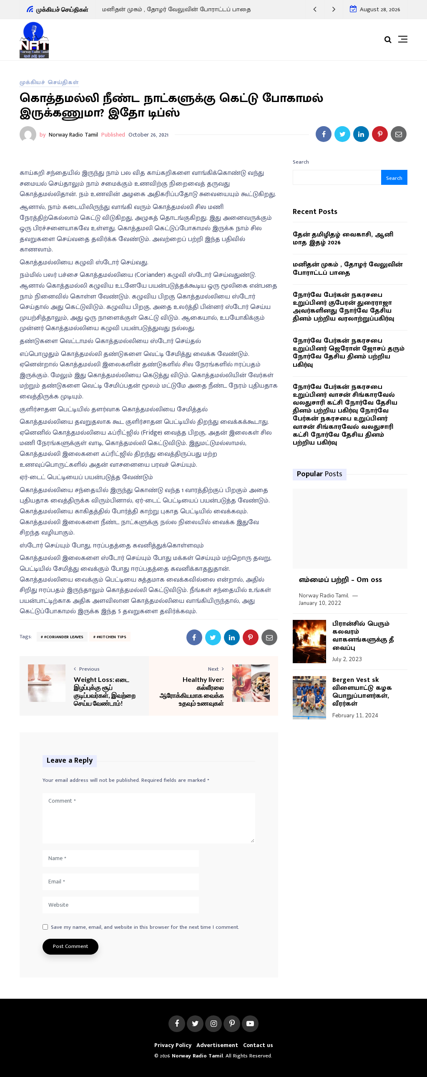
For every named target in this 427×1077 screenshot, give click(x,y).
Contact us (258, 1045)
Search (301, 162)
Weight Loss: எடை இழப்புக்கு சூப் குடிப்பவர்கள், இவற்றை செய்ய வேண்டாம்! (105, 691)
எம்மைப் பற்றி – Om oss (340, 580)
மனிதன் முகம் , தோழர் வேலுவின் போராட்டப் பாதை (176, 9)
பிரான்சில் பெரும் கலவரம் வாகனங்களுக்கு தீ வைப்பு (363, 636)
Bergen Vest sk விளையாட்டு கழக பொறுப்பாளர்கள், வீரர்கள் (362, 692)
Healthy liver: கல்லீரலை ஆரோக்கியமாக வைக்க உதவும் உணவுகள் (192, 691)
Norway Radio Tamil (73, 134)
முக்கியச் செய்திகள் (49, 82)
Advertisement (217, 1045)
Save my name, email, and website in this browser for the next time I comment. (145, 927)
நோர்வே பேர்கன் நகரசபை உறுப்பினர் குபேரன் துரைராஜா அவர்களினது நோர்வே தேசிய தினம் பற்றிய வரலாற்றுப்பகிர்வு (343, 307)
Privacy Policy (172, 1045)
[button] (315, 9)
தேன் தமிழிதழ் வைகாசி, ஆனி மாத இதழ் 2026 (343, 238)
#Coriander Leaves (63, 637)
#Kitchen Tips (111, 637)
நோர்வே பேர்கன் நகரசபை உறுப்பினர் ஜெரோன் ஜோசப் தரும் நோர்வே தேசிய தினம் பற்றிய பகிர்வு (348, 353)
